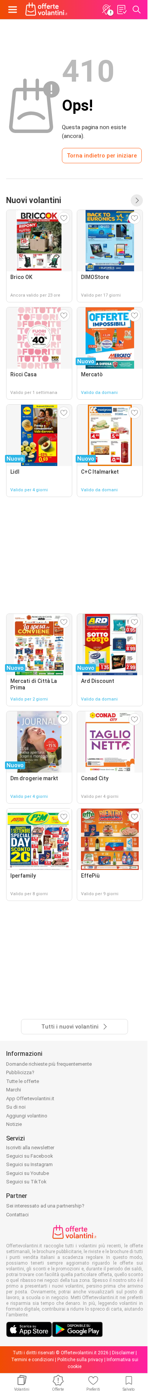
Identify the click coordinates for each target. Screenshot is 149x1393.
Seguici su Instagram (29, 1164)
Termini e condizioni (32, 1359)
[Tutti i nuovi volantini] (137, 200)
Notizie (14, 1124)
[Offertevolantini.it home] (46, 9)
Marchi (13, 1090)
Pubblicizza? (20, 1072)
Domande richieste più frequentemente (49, 1064)
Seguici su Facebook (29, 1156)
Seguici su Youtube (27, 1173)
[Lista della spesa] (121, 9)
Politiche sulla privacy (80, 1359)
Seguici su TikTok (26, 1182)
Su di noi (16, 1107)
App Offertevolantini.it (30, 1098)
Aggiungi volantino (26, 1116)
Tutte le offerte (22, 1081)
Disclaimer (123, 1352)
